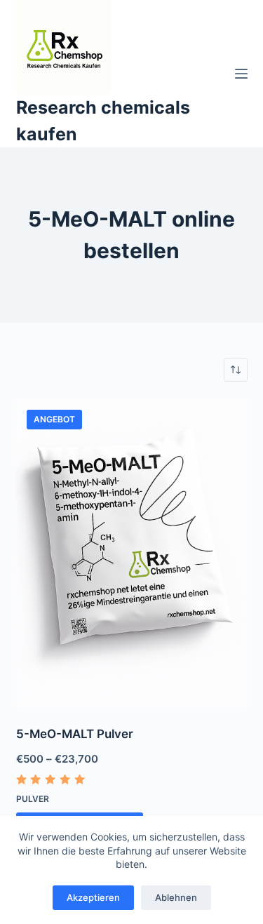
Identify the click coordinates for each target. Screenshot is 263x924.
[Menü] (241, 73)
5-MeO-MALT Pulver (74, 734)
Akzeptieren (93, 897)
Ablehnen (176, 897)
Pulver (32, 799)
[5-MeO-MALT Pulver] (132, 553)
